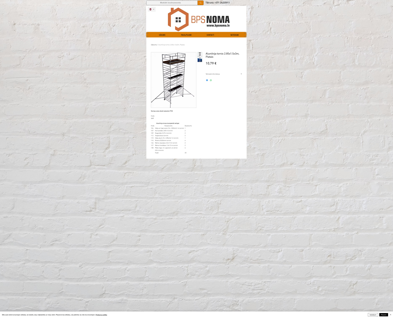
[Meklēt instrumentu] (200, 3)
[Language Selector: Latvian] (152, 9)
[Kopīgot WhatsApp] (211, 80)
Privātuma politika (101, 315)
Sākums (154, 45)
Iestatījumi (373, 315)
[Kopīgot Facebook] (207, 80)
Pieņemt (383, 315)
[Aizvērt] (390, 314)
